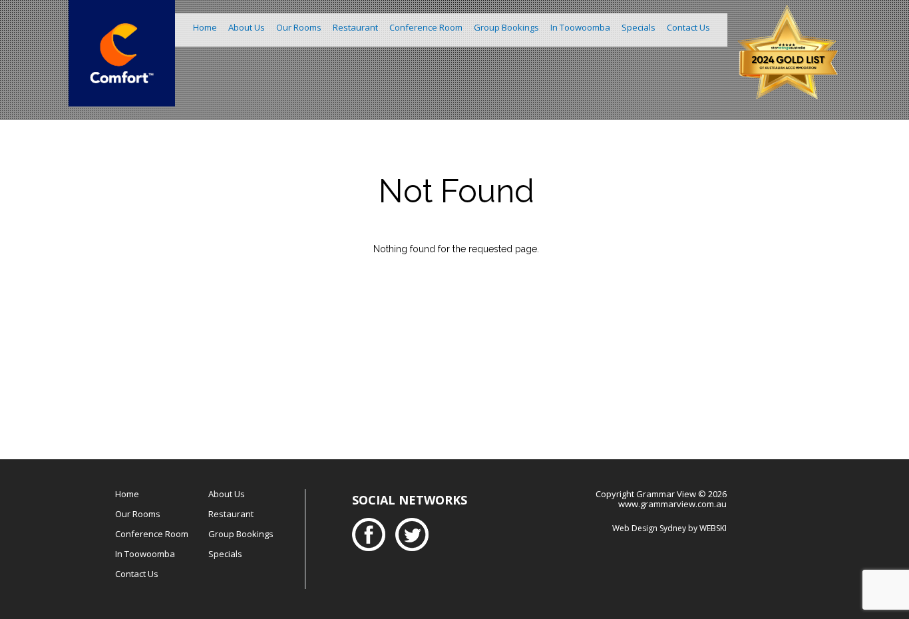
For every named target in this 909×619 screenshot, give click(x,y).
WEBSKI (713, 528)
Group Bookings (506, 27)
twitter (415, 534)
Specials (638, 27)
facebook (372, 534)
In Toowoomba (580, 27)
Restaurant (355, 27)
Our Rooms (298, 27)
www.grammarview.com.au (672, 504)
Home (205, 27)
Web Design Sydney (649, 528)
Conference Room (425, 27)
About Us (246, 27)
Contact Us (688, 27)
